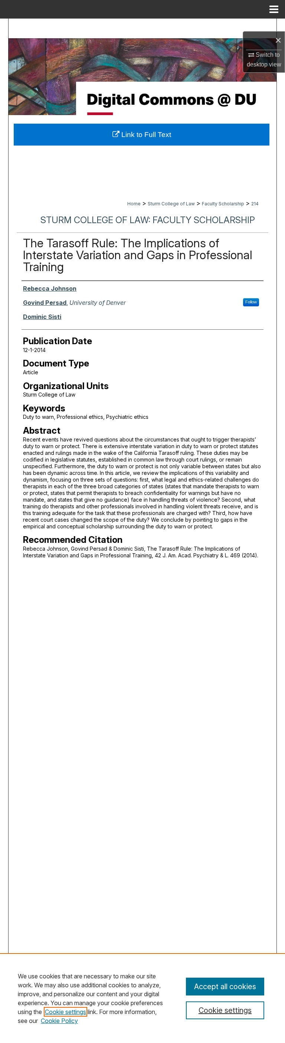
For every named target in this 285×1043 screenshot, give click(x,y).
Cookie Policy (59, 1020)
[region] (142, 998)
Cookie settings (65, 1012)
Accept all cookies (225, 986)
